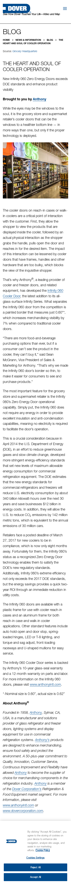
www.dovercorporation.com (23, 811)
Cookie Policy (43, 850)
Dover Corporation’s (26, 789)
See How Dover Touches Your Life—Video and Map (31, 14)
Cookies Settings (35, 857)
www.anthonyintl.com (45, 684)
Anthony (39, 99)
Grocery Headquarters (24, 51)
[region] (35, 852)
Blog (50, 39)
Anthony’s (42, 740)
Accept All (35, 876)
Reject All (35, 867)
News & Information (29, 39)
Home (6, 39)
